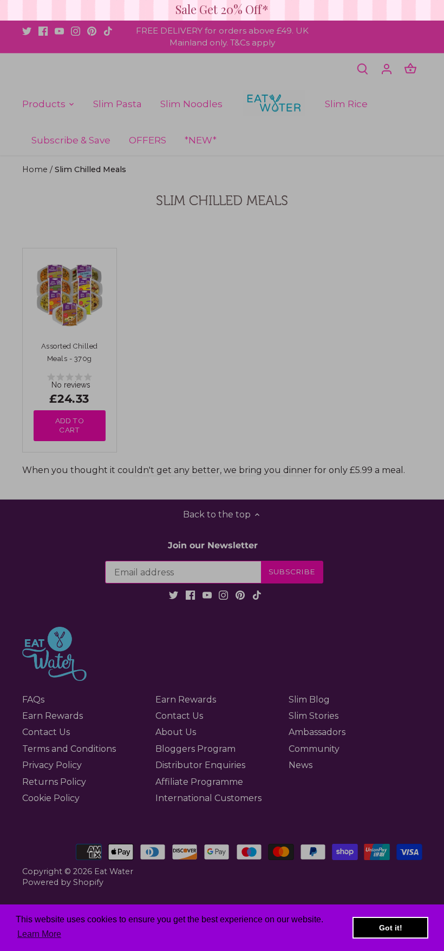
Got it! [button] (390, 927)
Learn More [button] (39, 934)
